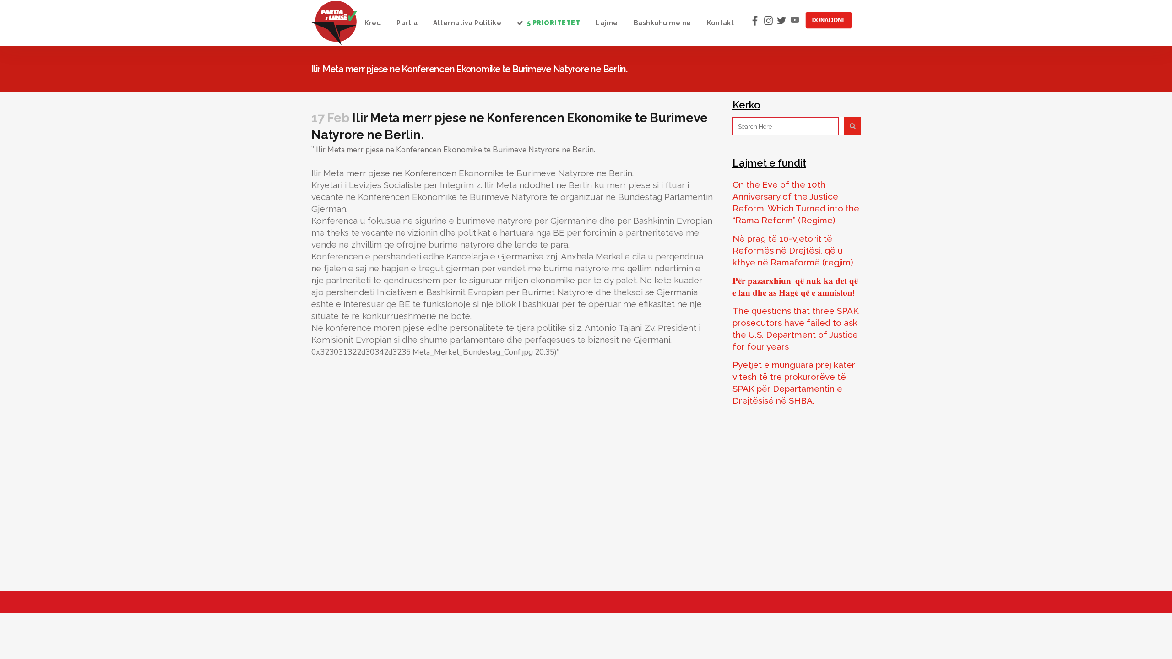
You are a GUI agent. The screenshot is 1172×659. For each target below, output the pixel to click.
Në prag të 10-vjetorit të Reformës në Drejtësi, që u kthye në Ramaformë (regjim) (792, 250)
